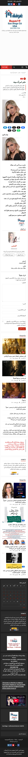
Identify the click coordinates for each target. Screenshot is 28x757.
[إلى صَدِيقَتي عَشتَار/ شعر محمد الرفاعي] (14, 346)
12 (14, 595)
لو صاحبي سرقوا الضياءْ (19, 378)
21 (7, 598)
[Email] (14, 130)
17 (20, 598)
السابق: (22, 262)
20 (10, 598)
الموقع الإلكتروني (21, 315)
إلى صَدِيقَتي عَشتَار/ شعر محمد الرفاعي (15, 356)
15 (4, 595)
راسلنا (15, 739)
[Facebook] (23, 127)
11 (17, 595)
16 (24, 598)
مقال (23, 520)
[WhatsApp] (18, 130)
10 (20, 595)
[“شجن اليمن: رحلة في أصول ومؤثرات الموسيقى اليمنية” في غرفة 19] (14, 537)
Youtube (4, 67)
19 (14, 598)
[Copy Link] (9, 130)
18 (17, 598)
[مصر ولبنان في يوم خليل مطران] (14, 514)
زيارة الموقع (21, 255)
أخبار (23, 496)
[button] (26, 67)
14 (7, 595)
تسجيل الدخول (22, 734)
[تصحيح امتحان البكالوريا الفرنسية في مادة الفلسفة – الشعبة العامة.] (14, 561)
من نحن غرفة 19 (14, 741)
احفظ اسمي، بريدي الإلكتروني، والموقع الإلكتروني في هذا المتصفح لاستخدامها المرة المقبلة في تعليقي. (15, 323)
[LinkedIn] (9, 127)
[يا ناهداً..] (14, 390)
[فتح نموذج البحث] (14, 67)
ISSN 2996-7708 (14, 667)
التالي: (18, 267)
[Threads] (14, 127)
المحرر (23, 92)
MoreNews (19, 754)
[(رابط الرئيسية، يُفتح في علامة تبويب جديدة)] (21, 221)
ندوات (23, 542)
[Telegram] (5, 127)
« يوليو (24, 607)
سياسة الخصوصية (9, 739)
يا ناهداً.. (23, 400)
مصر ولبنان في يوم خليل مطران (18, 413)
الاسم (24, 304)
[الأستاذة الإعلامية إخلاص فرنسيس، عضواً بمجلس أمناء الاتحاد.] (14, 490)
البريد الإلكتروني (21, 309)
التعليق (24, 282)
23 (24, 601)
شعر (21, 78)
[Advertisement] (14, 49)
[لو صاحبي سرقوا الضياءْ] (14, 368)
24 (20, 601)
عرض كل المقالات (8, 255)
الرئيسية (20, 739)
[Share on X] (18, 127)
